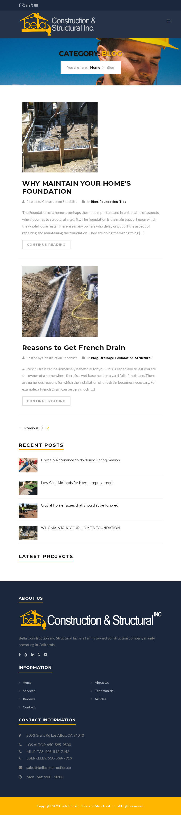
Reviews (29, 699)
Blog (94, 202)
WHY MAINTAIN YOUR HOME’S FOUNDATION (76, 187)
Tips (122, 202)
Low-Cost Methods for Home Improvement (77, 483)
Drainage (106, 358)
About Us (102, 682)
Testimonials (104, 691)
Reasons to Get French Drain (73, 348)
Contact (29, 707)
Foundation (108, 202)
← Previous (29, 428)
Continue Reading (46, 244)
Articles (100, 699)
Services (29, 691)
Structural (143, 358)
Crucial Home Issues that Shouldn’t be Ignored (79, 505)
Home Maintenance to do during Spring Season (80, 460)
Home (95, 67)
